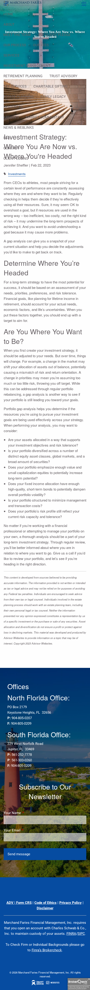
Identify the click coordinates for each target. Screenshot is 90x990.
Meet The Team (17, 35)
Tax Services (15, 86)
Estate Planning (18, 97)
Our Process (14, 45)
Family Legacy (53, 97)
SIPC (81, 934)
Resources (13, 107)
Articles (11, 117)
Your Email (29, 830)
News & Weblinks (18, 128)
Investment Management (26, 66)
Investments (17, 174)
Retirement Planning (22, 76)
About (9, 24)
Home (8, 14)
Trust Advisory (63, 76)
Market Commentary (45, 117)
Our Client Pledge (54, 35)
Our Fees (41, 45)
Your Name (29, 813)
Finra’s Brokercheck (47, 950)
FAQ (6, 138)
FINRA (71, 934)
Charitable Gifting (50, 86)
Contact (11, 148)
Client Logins (15, 158)
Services (11, 55)
